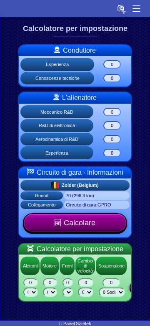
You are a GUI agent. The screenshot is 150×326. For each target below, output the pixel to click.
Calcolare (79, 223)
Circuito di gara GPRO (88, 204)
